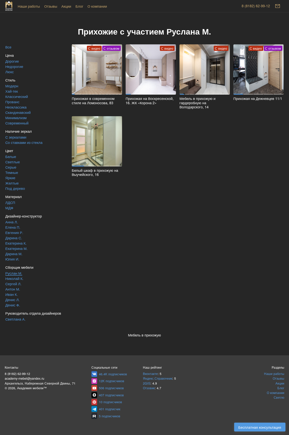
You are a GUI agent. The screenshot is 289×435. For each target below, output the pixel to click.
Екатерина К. (16, 243)
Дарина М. (13, 254)
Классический (16, 96)
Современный (17, 123)
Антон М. (12, 289)
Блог (79, 6)
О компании (97, 6)
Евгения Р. (14, 232)
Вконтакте (150, 374)
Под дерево (15, 188)
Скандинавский (18, 112)
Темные (11, 172)
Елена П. (12, 227)
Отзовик (149, 388)
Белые (10, 156)
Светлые (12, 162)
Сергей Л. (13, 284)
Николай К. (14, 278)
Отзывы (50, 6)
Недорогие (14, 66)
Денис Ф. (12, 305)
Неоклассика (16, 107)
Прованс (12, 102)
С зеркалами (15, 137)
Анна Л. (11, 222)
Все (8, 47)
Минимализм (16, 118)
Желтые (12, 183)
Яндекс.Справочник (157, 379)
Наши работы (29, 6)
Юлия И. (12, 259)
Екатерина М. (16, 248)
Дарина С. (13, 238)
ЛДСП (10, 202)
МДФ (9, 208)
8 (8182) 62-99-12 (256, 6)
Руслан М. (13, 273)
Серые (10, 167)
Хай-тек (11, 91)
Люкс (9, 72)
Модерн (11, 86)
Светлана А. (15, 319)
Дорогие (12, 61)
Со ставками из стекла (23, 142)
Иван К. (11, 294)
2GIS (146, 383)
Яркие (10, 178)
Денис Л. (12, 300)
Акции (66, 6)
